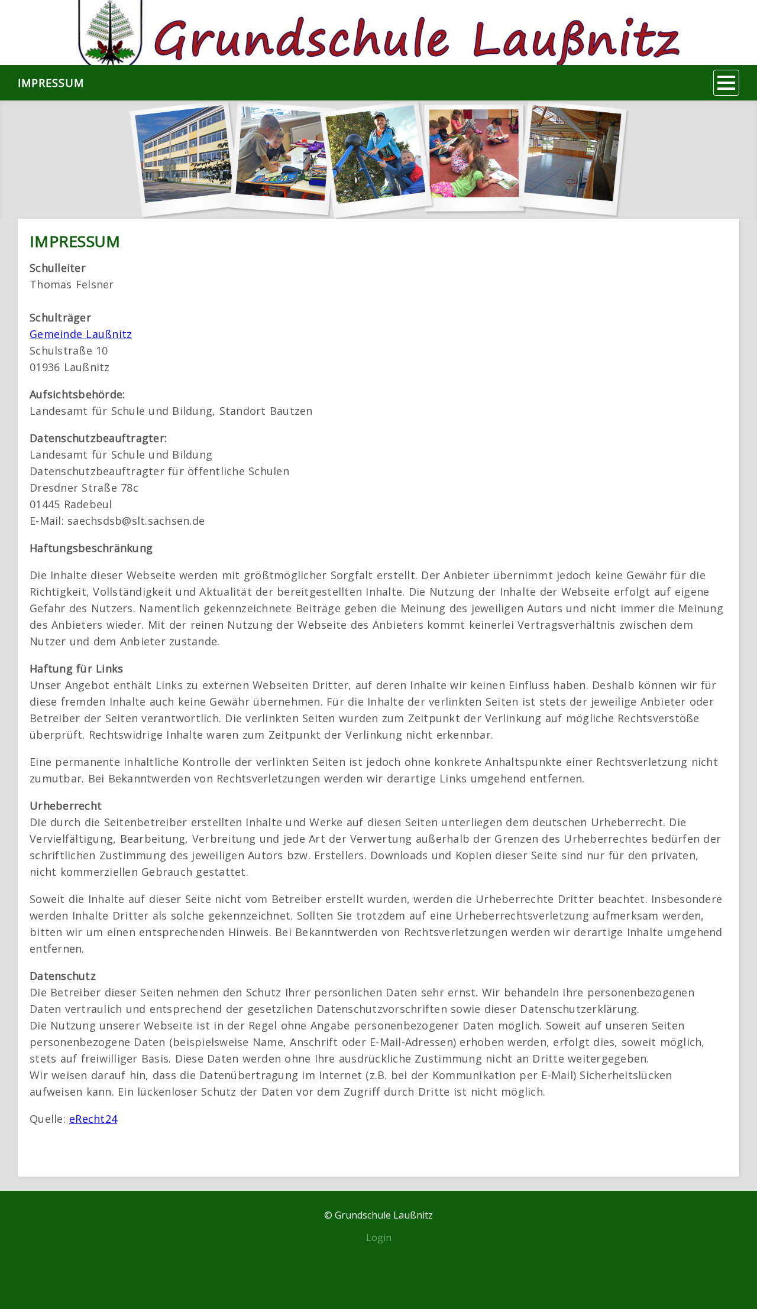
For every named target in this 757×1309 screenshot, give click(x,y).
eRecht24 (93, 1119)
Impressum (51, 83)
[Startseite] (378, 32)
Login (379, 1237)
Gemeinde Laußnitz (81, 334)
